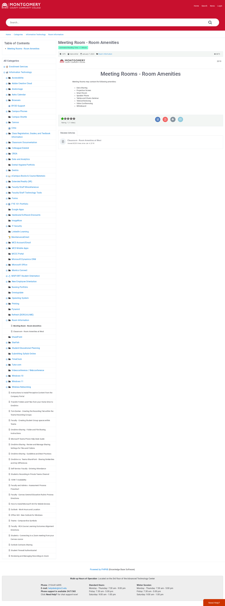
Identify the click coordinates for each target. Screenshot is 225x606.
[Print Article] (173, 119)
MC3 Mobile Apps (20, 248)
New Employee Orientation (24, 281)
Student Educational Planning (26, 348)
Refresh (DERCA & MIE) (23, 314)
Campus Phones (19, 111)
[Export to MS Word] (158, 119)
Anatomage (17, 89)
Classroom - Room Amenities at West (28, 331)
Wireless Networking (21, 387)
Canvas (15, 122)
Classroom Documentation (24, 142)
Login (219, 6)
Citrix (13, 128)
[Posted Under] (97, 54)
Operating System (20, 298)
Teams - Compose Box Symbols (24, 521)
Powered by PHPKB (99, 569)
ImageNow (17, 220)
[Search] (210, 22)
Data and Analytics (21, 159)
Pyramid (16, 309)
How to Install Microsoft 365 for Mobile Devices (30, 504)
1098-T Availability (18, 480)
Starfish (15, 342)
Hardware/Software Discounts (26, 215)
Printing (15, 303)
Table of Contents (17, 43)
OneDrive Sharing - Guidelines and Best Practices (31, 454)
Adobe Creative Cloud (22, 83)
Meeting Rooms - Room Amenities (23, 48)
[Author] (68, 54)
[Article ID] (60, 54)
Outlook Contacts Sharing (21, 545)
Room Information (56, 34)
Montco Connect (19, 270)
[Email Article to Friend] (180, 119)
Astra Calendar (19, 94)
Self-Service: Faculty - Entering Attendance (28, 469)
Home (8, 34)
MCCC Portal (18, 254)
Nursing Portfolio (20, 287)
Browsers (16, 100)
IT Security (17, 226)
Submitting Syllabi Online (24, 353)
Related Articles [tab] (67, 133)
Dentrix (15, 170)
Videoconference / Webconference (28, 370)
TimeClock (17, 359)
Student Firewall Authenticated (24, 550)
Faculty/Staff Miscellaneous (25, 187)
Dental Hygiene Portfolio (23, 165)
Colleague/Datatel (20, 148)
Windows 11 (17, 381)
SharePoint (17, 337)
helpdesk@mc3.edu (57, 588)
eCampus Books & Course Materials (28, 176)
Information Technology (36, 34)
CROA (14, 153)
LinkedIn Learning (20, 231)
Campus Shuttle (19, 117)
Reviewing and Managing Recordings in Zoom (30, 556)
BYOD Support (18, 106)
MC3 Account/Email (21, 242)
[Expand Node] (5, 66)
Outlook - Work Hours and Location (25, 509)
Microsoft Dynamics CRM (24, 259)
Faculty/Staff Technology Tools (27, 192)
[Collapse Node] (5, 72)
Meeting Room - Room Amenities (27, 326)
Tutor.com (16, 364)
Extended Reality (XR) (22, 181)
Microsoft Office (19, 264)
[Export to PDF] (165, 119)
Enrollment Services (18, 66)
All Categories (11, 60)
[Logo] (21, 6)
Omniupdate (17, 292)
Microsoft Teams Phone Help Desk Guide (27, 439)
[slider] (68, 118)
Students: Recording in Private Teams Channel (30, 474)
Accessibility (18, 78)
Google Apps (18, 209)
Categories (18, 34)
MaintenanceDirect (20, 237)
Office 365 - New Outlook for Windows (26, 515)
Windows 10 (17, 376)
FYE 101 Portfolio (19, 204)
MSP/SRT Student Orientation (25, 276)
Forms (15, 198)
